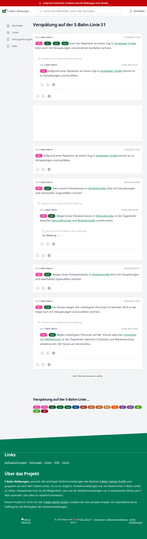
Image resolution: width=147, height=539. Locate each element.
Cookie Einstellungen (135, 521)
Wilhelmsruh (53, 339)
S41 (83, 407)
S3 (76, 407)
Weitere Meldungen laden (88, 376)
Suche (65, 462)
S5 (115, 407)
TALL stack (85, 519)
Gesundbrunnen (61, 220)
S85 (37, 411)
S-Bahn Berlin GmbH (55, 502)
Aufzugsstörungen (16, 462)
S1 (39, 43)
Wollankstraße (97, 188)
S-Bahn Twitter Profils (113, 481)
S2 (47, 43)
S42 (91, 407)
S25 (56, 43)
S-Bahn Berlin (46, 37)
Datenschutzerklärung (117, 519)
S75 (130, 407)
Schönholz (130, 334)
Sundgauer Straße (125, 43)
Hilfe (57, 462)
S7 (122, 407)
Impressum (99, 519)
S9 (44, 411)
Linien (48, 462)
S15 (44, 407)
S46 (99, 407)
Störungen (35, 462)
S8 (138, 407)
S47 (107, 407)
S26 (65, 43)
